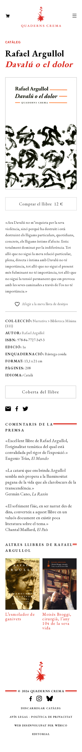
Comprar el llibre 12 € (41, 204)
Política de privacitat (51, 717)
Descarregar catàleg (41, 708)
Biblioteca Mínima (63, 321)
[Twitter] (28, 407)
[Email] (10, 407)
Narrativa (40, 321)
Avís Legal (19, 717)
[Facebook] (19, 407)
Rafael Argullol (33, 333)
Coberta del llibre (40, 391)
